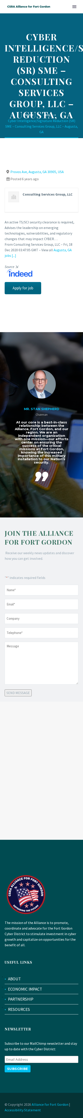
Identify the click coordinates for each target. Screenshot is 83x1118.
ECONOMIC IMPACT (25, 989)
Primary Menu (74, 6)
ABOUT (14, 978)
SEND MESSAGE (18, 693)
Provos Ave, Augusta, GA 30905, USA (37, 172)
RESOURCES (19, 1009)
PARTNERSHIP (20, 999)
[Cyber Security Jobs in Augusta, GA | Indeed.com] (18, 272)
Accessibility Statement (23, 1110)
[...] (14, 255)
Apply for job (23, 288)
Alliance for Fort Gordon (50, 1104)
